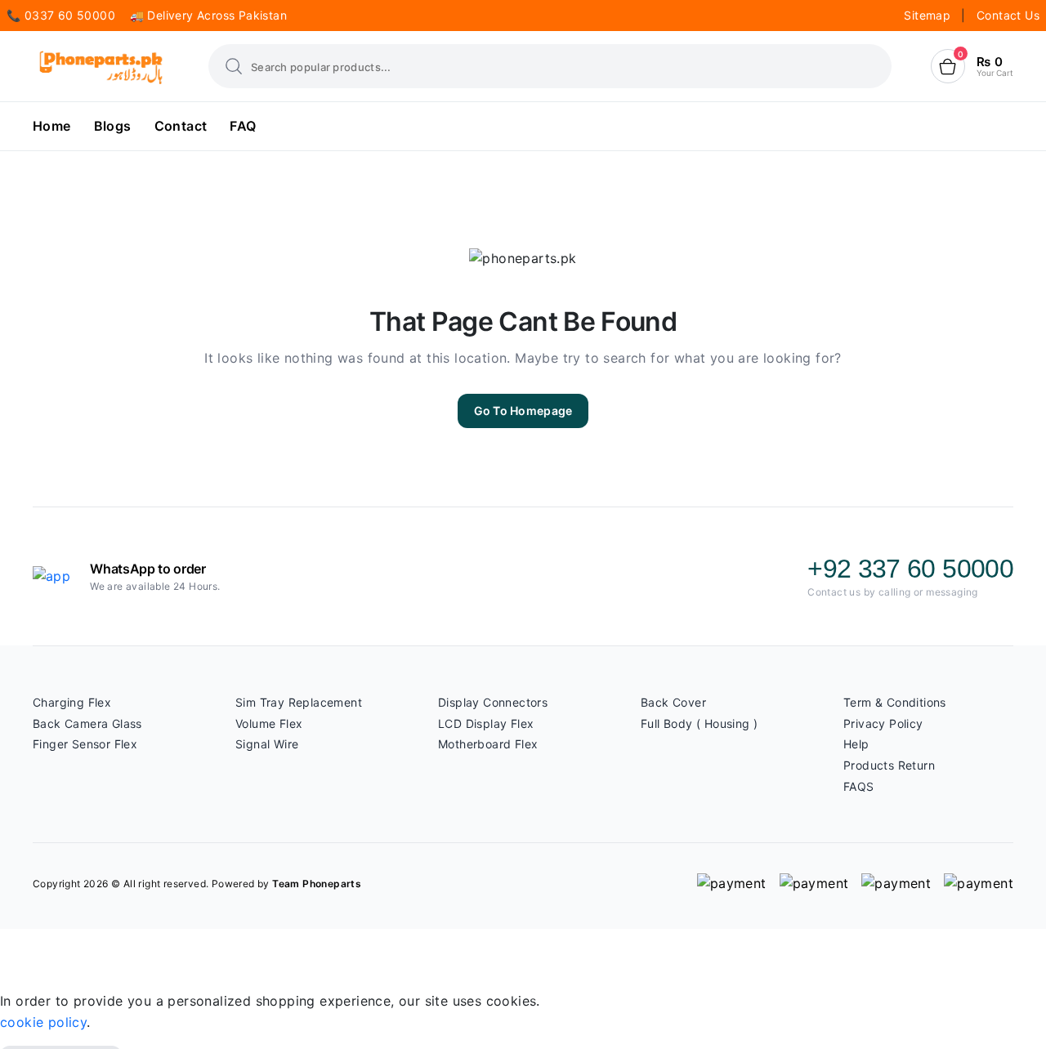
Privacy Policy (883, 723)
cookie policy (43, 1022)
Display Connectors (493, 702)
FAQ (243, 126)
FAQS (858, 786)
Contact (181, 126)
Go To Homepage (523, 410)
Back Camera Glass (87, 723)
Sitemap (929, 15)
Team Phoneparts (316, 883)
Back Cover (673, 702)
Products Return (889, 765)
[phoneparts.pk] (101, 66)
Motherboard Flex (488, 744)
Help (856, 744)
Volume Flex (268, 723)
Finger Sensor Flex (85, 744)
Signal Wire (266, 744)
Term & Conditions (894, 702)
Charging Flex (72, 702)
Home (52, 126)
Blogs (113, 126)
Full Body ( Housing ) (699, 723)
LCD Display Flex (486, 723)
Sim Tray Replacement (298, 702)
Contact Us (1008, 15)
